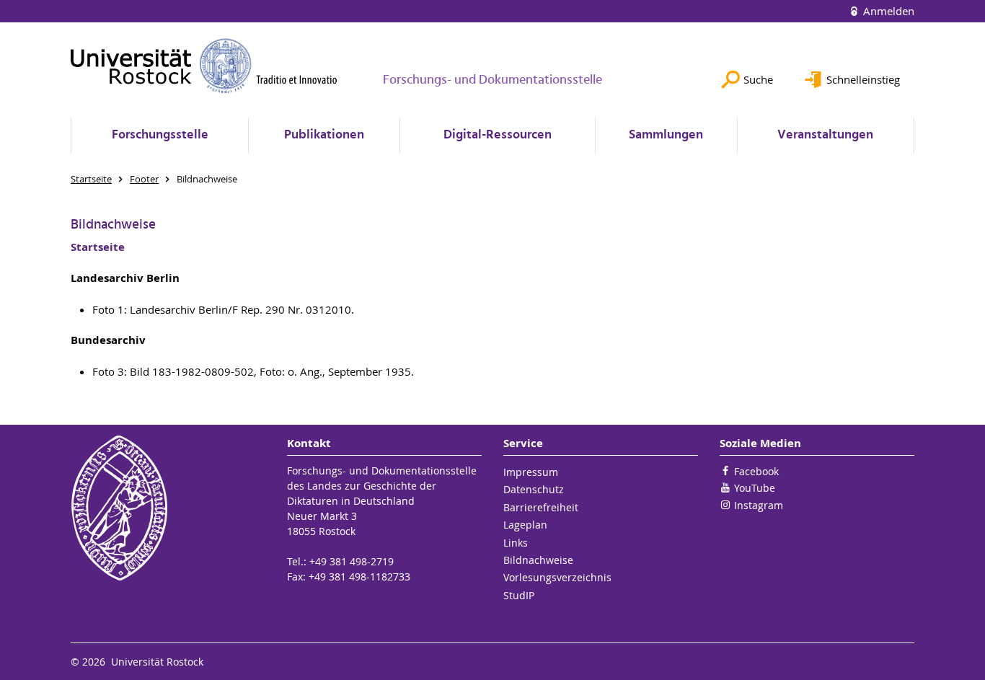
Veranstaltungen (825, 135)
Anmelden (887, 11)
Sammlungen (666, 135)
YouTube (754, 488)
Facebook (756, 471)
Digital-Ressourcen (497, 135)
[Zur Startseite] (204, 65)
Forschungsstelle (160, 135)
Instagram (758, 505)
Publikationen (324, 135)
